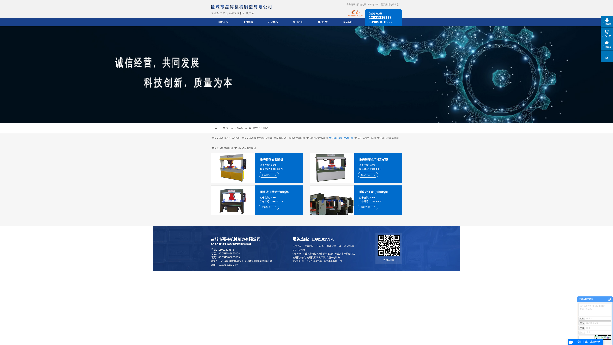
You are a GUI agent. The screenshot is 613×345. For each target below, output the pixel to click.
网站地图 (361, 4)
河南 (302, 250)
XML (377, 4)
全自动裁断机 (306, 257)
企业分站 (350, 4)
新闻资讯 (298, 22)
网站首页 (223, 22)
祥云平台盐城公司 (333, 261)
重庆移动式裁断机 (271, 159)
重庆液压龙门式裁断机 (258, 128)
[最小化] (609, 299)
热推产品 (296, 246)
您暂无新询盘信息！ (391, 4)
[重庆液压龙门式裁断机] (332, 200)
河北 (349, 246)
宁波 (339, 246)
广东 (297, 250)
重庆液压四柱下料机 (365, 138)
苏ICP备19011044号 (302, 261)
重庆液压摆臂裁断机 (222, 148)
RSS (370, 4)
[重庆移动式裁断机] (233, 168)
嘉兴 (329, 246)
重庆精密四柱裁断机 (317, 138)
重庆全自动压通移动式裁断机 (289, 138)
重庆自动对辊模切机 (245, 148)
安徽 (334, 246)
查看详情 (266, 175)
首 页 (225, 128)
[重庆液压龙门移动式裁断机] (332, 168)
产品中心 (273, 22)
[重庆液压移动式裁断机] (233, 200)
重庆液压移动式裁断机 (274, 192)
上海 (344, 246)
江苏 (318, 246)
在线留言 (323, 22)
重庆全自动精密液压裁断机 (226, 138)
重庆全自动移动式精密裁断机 (257, 138)
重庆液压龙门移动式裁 (373, 159)
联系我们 (347, 22)
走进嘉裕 (248, 22)
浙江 (324, 246)
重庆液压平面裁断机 (388, 138)
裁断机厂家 (319, 257)
